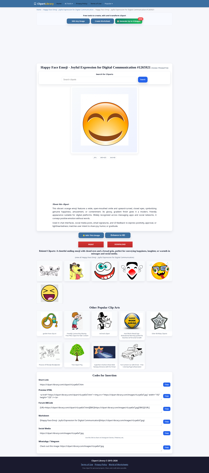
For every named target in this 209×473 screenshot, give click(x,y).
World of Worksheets (118, 464)
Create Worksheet (102, 21)
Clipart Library (98, 460)
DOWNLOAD (120, 244)
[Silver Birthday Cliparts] (159, 321)
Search (142, 79)
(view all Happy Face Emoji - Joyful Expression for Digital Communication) (104, 257)
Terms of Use (96, 3)
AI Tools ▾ (69, 3)
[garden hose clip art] (49, 321)
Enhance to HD (118, 235)
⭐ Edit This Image (91, 235)
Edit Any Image (78, 21)
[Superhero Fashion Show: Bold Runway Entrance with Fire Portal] (104, 352)
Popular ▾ (109, 3)
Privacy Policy (81, 3)
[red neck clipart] (104, 321)
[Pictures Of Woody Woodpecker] (49, 352)
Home (58, 3)
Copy (167, 384)
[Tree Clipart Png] (77, 352)
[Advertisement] (104, 44)
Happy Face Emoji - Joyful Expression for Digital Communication (68, 9)
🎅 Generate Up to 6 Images (129, 20)
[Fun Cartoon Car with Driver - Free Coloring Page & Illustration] (132, 352)
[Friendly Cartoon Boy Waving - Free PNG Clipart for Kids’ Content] (77, 321)
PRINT (91, 244)
